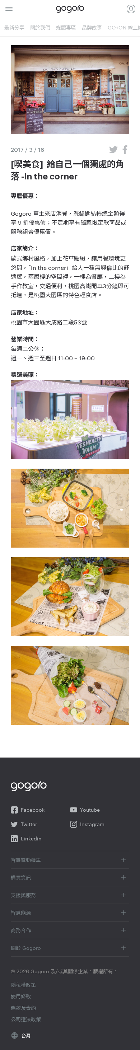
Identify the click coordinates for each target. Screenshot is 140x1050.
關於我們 (40, 27)
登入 (131, 9)
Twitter (29, 824)
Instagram (92, 824)
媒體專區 (66, 27)
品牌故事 (92, 27)
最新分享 (14, 27)
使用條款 (21, 996)
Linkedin (31, 838)
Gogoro (70, 9)
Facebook (33, 809)
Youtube (90, 809)
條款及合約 (23, 1007)
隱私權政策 (23, 984)
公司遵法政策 (26, 1019)
